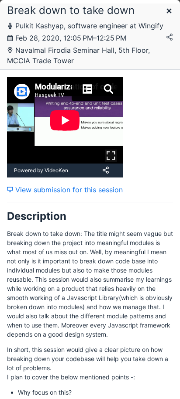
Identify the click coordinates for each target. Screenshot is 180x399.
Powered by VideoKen (41, 170)
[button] (169, 11)
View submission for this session (68, 189)
